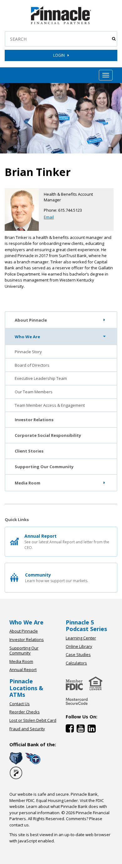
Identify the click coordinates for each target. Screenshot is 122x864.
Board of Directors (32, 365)
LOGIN (60, 55)
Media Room (27, 483)
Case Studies (78, 654)
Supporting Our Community (44, 466)
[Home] (77, 706)
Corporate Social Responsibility (48, 435)
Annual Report (23, 669)
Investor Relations (34, 419)
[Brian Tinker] (61, 22)
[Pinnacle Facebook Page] (71, 729)
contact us (19, 825)
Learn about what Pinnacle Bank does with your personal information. (58, 809)
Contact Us (19, 703)
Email (49, 217)
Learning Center (81, 638)
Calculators (76, 663)
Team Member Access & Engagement (50, 405)
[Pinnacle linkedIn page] (92, 729)
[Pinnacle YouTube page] (82, 729)
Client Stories (29, 451)
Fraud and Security (27, 729)
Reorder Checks (24, 712)
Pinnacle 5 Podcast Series (86, 625)
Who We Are (27, 336)
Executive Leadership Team (41, 378)
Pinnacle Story (28, 351)
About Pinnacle (31, 320)
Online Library (79, 646)
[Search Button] (113, 39)
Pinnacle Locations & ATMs (26, 687)
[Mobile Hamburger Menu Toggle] (106, 75)
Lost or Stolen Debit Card (32, 720)
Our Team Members (34, 392)
